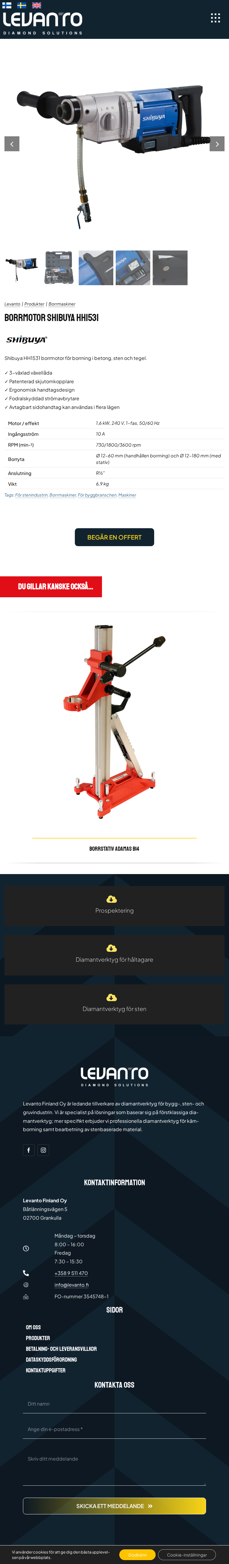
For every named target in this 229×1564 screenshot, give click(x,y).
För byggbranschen (97, 494)
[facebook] (29, 1150)
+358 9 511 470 (71, 1273)
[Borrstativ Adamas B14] (114, 737)
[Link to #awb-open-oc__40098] (215, 17)
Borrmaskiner (62, 494)
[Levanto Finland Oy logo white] (42, 13)
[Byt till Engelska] (36, 6)
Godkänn (137, 1554)
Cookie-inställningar (187, 1554)
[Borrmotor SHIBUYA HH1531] (114, 143)
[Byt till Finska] (6, 6)
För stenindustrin (31, 494)
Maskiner (127, 494)
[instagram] (43, 1150)
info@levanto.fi (72, 1285)
